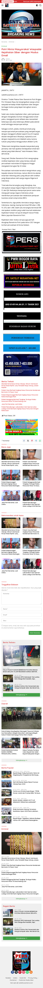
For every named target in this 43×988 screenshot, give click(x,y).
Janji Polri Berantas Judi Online (12, 404)
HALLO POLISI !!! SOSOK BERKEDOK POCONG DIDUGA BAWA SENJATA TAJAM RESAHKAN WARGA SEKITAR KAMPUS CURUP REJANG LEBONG (20, 671)
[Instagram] (23, 972)
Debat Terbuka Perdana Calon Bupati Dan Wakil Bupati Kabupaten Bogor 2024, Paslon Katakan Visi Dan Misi (31, 752)
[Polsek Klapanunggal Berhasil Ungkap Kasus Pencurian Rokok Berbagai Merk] (11, 475)
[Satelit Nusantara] (6, 5)
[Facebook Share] (24, 440)
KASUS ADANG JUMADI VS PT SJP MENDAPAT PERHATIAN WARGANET (24, 801)
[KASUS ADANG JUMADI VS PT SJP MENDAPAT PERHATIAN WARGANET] (7, 801)
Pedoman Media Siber (26, 980)
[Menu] (3, 5)
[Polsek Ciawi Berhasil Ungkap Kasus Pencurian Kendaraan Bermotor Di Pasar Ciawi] (32, 454)
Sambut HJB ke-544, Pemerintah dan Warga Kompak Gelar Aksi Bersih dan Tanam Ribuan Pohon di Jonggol (27, 687)
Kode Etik (23, 978)
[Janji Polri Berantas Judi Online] (11, 495)
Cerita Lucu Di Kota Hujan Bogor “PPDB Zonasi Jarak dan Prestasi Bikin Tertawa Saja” (26, 792)
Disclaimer (13, 980)
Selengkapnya (21, 695)
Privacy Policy (32, 978)
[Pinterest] (20, 972)
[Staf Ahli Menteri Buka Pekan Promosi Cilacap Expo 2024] (7, 783)
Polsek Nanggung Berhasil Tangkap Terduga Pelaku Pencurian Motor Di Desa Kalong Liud (19, 400)
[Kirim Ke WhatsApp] (40, 440)
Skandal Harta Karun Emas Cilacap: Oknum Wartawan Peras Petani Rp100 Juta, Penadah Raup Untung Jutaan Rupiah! (20, 385)
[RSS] (31, 972)
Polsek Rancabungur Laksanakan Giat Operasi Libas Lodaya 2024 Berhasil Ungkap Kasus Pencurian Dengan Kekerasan (20, 408)
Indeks (15, 978)
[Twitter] (16, 972)
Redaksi (8, 59)
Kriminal (4, 46)
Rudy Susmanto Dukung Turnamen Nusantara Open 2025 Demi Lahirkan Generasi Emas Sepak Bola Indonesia (25, 810)
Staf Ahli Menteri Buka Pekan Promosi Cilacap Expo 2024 (25, 783)
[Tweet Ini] (28, 440)
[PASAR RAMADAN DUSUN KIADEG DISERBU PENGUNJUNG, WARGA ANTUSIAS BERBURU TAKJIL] (11, 743)
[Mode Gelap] (37, 5)
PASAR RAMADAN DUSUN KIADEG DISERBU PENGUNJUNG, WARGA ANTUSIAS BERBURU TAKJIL (10, 752)
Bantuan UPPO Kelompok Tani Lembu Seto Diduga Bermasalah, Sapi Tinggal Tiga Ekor (26, 678)
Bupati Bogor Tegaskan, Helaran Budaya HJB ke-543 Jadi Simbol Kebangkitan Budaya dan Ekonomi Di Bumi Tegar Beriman (26, 819)
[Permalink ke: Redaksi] (3, 59)
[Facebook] (12, 972)
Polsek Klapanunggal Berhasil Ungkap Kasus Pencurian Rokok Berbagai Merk (20, 396)
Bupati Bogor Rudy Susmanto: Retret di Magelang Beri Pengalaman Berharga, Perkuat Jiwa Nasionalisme (26, 774)
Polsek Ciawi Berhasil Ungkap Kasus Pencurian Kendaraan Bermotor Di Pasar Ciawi (21, 391)
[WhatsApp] (27, 972)
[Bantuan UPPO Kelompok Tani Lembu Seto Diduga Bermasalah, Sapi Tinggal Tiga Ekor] (8, 678)
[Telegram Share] (36, 440)
